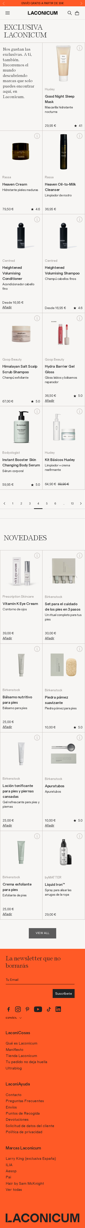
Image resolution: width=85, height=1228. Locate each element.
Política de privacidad (24, 1132)
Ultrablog (14, 1068)
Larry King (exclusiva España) (31, 1158)
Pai (8, 1177)
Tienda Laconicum (21, 1056)
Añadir (7, 307)
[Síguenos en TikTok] (49, 1009)
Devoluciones (17, 1119)
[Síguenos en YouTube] (38, 1009)
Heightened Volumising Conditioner (12, 273)
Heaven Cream (14, 184)
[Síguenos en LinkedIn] (58, 1009)
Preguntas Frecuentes (25, 1101)
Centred (8, 260)
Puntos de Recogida (23, 1113)
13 (72, 503)
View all (42, 933)
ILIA (9, 1165)
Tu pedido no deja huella (26, 1062)
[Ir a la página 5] (80, 503)
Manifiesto (14, 1050)
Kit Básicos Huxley (60, 460)
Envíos (11, 1107)
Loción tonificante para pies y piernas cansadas (18, 791)
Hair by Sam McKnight (25, 1183)
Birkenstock (53, 597)
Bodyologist (11, 452)
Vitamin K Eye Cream (20, 604)
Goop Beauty (12, 359)
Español (11, 1018)
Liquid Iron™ (55, 884)
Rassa (6, 177)
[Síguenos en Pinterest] (27, 1009)
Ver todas (14, 1190)
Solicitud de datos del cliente (30, 1126)
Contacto (13, 1095)
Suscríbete (63, 993)
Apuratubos (54, 786)
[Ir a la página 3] (4, 503)
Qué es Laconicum (21, 1043)
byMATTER (53, 877)
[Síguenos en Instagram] (18, 1009)
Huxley (50, 89)
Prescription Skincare (18, 596)
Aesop (11, 1171)
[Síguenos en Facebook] (8, 1009)
